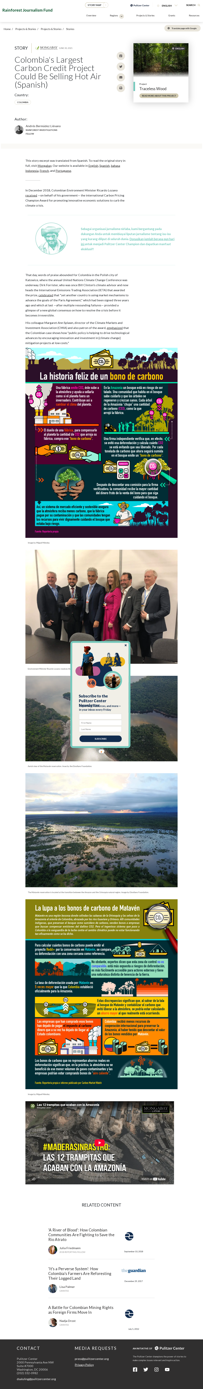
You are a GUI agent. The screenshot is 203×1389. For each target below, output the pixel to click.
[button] (100, 701)
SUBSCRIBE (101, 738)
